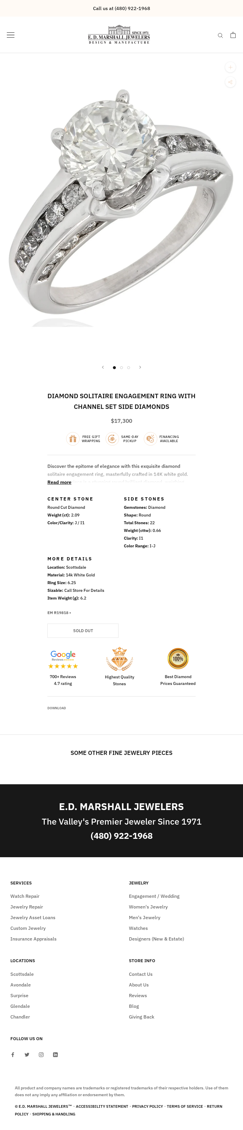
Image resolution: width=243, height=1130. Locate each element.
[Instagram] (41, 1054)
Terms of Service (185, 1106)
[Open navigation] (11, 35)
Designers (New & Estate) (156, 939)
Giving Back (141, 1017)
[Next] (140, 367)
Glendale (20, 1006)
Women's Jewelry (148, 907)
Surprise (19, 995)
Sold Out (83, 630)
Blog (134, 1006)
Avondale (20, 985)
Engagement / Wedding (154, 896)
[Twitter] (27, 1054)
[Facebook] (12, 1054)
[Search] (220, 35)
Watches (138, 928)
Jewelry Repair (26, 907)
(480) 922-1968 (122, 835)
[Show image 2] (121, 367)
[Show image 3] (128, 367)
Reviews (138, 995)
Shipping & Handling (53, 1114)
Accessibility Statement (102, 1106)
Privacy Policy (147, 1106)
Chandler (20, 1017)
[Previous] (103, 367)
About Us (139, 985)
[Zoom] (230, 67)
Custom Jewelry (28, 928)
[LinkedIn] (55, 1054)
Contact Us (141, 974)
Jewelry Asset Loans (32, 917)
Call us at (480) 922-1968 (121, 8)
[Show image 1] (114, 367)
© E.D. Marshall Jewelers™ (43, 1106)
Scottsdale (22, 974)
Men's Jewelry (144, 917)
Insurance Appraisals (33, 939)
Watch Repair (24, 896)
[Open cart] (233, 35)
